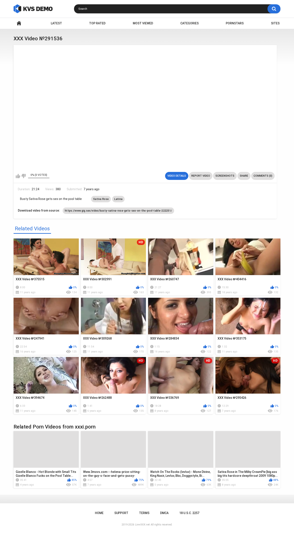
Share (244, 175)
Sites (275, 23)
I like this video (18, 176)
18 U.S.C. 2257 (189, 513)
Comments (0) (263, 175)
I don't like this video (23, 176)
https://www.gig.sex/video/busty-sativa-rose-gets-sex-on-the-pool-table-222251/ (118, 210)
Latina (118, 199)
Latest (56, 23)
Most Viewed (143, 23)
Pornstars (235, 23)
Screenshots (224, 175)
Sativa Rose (101, 199)
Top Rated (97, 23)
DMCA (164, 513)
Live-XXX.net (142, 524)
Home (19, 23)
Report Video (200, 175)
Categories (189, 23)
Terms (144, 513)
